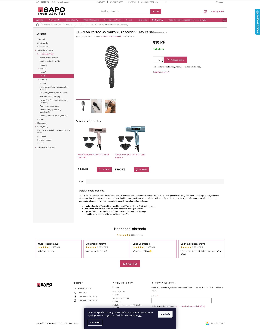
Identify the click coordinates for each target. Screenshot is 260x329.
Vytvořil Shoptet (217, 323)
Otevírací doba (116, 2)
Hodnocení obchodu (130, 228)
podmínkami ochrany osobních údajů (190, 306)
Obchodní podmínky (149, 2)
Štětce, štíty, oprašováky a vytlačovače (51, 110)
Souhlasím (165, 314)
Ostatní (43, 83)
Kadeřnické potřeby (45, 54)
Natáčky (43, 79)
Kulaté (43, 72)
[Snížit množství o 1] (162, 61)
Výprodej (41, 39)
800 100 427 (82, 292)
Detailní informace (160, 72)
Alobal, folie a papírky (49, 57)
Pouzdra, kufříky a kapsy (50, 96)
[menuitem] (39, 20)
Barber (40, 119)
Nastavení (95, 322)
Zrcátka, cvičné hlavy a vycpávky (53, 115)
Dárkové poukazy (44, 140)
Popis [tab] (81, 181)
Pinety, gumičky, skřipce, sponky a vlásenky (54, 88)
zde (140, 315)
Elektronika (42, 123)
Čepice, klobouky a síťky (50, 61)
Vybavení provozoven (46, 147)
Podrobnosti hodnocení (111, 36)
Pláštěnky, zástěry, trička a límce (53, 93)
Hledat (155, 11)
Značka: (129, 36)
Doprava (132, 2)
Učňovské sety (43, 46)
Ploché (43, 76)
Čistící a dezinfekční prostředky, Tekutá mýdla (53, 131)
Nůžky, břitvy (42, 126)
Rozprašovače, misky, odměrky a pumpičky (53, 101)
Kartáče (43, 68)
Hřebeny (43, 65)
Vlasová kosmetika (45, 50)
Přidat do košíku (177, 60)
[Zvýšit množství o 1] (162, 58)
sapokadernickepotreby (88, 296)
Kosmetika (41, 136)
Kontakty (100, 2)
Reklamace (116, 301)
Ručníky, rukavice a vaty (50, 106)
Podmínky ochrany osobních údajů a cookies (127, 306)
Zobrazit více (130, 263)
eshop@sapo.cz (84, 288)
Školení (40, 143)
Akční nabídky (43, 43)
